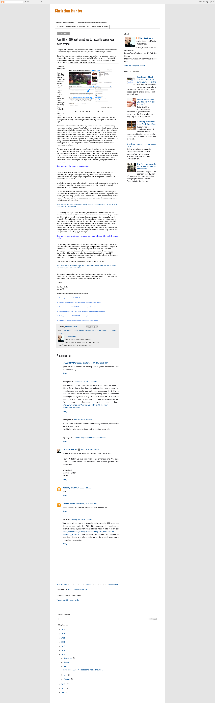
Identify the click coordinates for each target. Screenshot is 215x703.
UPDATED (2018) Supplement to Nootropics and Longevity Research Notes (82, 26)
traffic (114, 330)
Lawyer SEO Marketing (72, 363)
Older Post (113, 585)
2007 (63, 693)
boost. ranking (79, 330)
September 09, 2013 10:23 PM (95, 363)
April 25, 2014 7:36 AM (83, 420)
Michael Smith (69, 504)
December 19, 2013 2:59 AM (85, 382)
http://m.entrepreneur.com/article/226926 (68, 298)
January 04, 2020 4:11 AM (81, 488)
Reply (65, 373)
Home (88, 585)
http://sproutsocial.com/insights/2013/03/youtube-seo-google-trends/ (76, 307)
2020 (63, 634)
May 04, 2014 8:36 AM (90, 450)
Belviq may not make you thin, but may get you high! (146, 101)
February (67, 679)
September (68, 658)
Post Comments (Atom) (77, 590)
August (67, 662)
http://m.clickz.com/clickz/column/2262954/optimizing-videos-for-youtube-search (79, 302)
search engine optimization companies (90, 438)
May (66, 675)
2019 (63, 638)
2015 (63, 646)
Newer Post (62, 585)
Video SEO (61, 333)
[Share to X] (92, 327)
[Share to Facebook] (94, 327)
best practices (68, 330)
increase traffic (90, 330)
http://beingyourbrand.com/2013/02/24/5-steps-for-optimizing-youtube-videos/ (79, 316)
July (65, 666)
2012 (63, 684)
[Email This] (87, 327)
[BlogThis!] (89, 327)
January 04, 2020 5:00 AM (86, 504)
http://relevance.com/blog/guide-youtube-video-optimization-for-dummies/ (77, 320)
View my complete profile (134, 66)
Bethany (66, 488)
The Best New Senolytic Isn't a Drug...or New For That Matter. (147, 166)
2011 (63, 688)
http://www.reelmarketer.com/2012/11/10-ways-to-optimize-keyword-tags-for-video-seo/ (81, 311)
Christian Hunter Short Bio (65, 22)
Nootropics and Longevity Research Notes (92, 22)
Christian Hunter (68, 11)
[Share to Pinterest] (97, 327)
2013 (63, 655)
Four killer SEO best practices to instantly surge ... (83, 670)
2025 (63, 630)
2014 (63, 651)
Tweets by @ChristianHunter (68, 600)
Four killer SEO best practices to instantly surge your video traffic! (147, 79)
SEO (109, 330)
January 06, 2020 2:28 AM (81, 520)
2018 (63, 642)
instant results (102, 330)
